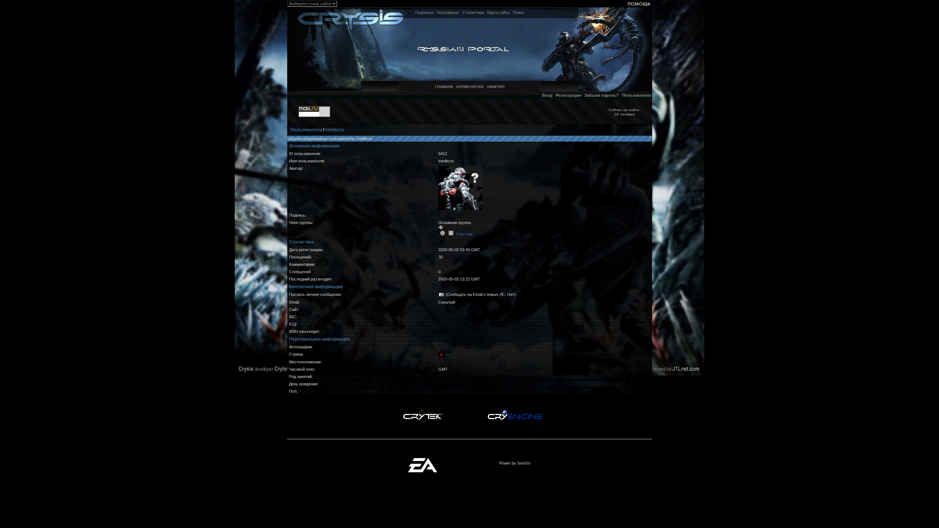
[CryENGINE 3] (515, 412)
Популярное (447, 12)
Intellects (334, 129)
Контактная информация (316, 286)
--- (448, 354)
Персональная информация (319, 339)
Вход (547, 95)
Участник (464, 234)
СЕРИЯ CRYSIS (470, 87)
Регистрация (568, 95)
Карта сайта (498, 12)
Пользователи (636, 95)
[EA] (422, 460)
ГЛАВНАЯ (444, 87)
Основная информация (314, 145)
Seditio (524, 463)
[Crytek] (422, 412)
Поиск (518, 12)
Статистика (473, 12)
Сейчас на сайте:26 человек (624, 112)
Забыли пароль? (601, 95)
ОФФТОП (495, 87)
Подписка (424, 12)
